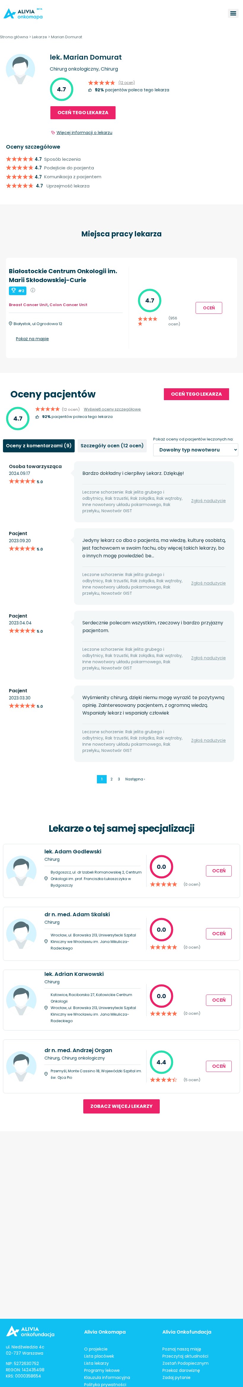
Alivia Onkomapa (105, 1332)
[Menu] (233, 13)
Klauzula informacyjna (107, 1377)
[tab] (39, 445)
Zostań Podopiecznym (185, 1363)
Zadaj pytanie (176, 1377)
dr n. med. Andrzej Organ (78, 1050)
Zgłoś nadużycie (208, 501)
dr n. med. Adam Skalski (77, 914)
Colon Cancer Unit (68, 305)
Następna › (135, 779)
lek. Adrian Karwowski (74, 974)
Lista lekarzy (96, 1363)
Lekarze (39, 37)
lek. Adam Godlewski (72, 851)
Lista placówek (99, 1356)
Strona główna (14, 37)
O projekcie (96, 1349)
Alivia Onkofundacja (186, 1332)
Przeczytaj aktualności (185, 1356)
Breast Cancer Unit (28, 305)
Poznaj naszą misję (181, 1349)
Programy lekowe (102, 1370)
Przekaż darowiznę (181, 1370)
